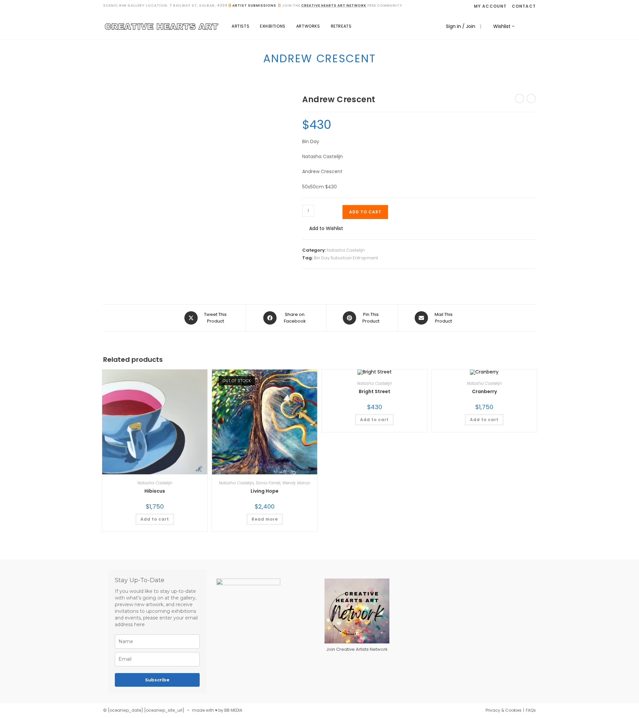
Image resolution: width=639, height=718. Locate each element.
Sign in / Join (460, 26)
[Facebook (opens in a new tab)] (525, 26)
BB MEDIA (233, 710)
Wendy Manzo (296, 483)
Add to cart (365, 212)
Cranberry (484, 391)
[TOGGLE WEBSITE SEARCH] (363, 26)
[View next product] (531, 98)
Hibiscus (154, 491)
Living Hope (265, 491)
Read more (265, 519)
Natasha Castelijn (346, 250)
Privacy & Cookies (504, 710)
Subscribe (157, 679)
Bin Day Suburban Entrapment (346, 258)
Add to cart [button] (154, 519)
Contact (524, 6)
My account (490, 6)
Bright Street (374, 391)
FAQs (531, 710)
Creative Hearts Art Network (333, 5)
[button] (322, 228)
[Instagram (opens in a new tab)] (534, 26)
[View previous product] (519, 98)
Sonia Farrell (268, 483)
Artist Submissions (254, 5)
